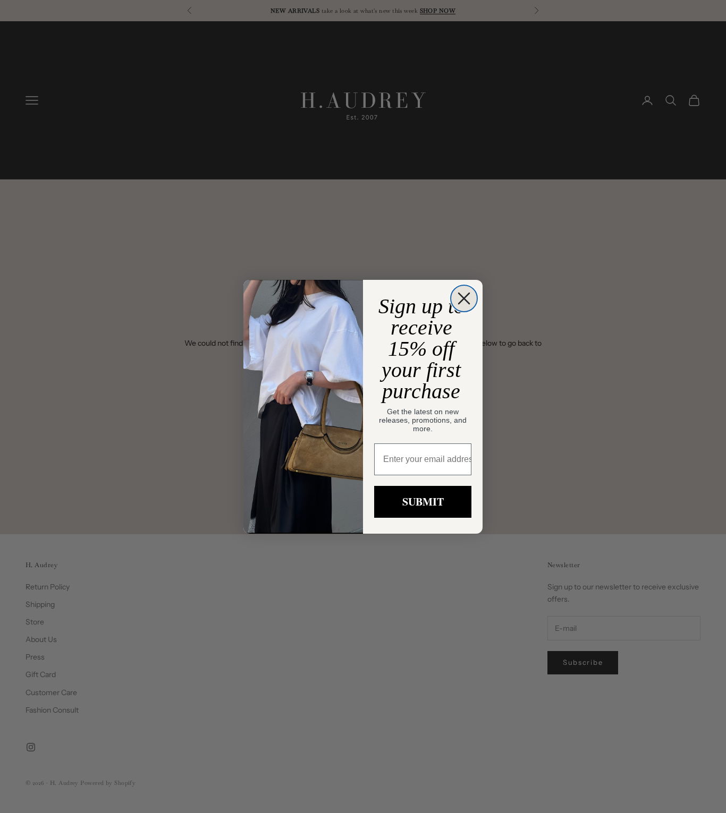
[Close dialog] (464, 298)
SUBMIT (423, 501)
